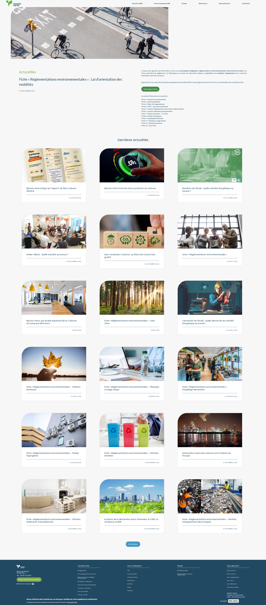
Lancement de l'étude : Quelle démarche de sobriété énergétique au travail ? (208, 322)
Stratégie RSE (82, 570)
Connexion (246, 3)
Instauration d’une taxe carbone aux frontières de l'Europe (206, 454)
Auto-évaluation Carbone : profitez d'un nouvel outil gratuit (129, 256)
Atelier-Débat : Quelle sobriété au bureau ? (47, 254)
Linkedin (33, 584)
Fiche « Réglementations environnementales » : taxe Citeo (129, 322)
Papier (129, 587)
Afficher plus (133, 544)
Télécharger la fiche (150, 89)
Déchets (130, 590)
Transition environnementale (87, 584)
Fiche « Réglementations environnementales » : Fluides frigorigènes (52, 454)
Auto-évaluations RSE (162, 3)
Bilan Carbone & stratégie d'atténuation (86, 578)
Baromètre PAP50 (182, 570)
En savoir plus (72, 602)
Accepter (223, 601)
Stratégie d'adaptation (85, 581)
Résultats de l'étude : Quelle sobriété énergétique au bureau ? (207, 189)
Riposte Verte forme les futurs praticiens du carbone (130, 188)
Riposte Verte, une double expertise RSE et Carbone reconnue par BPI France (51, 322)
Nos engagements (233, 577)
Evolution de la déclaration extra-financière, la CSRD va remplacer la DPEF (131, 520)
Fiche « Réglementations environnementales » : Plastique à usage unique (131, 388)
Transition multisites (84, 588)
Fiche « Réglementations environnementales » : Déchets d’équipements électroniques (209, 520)
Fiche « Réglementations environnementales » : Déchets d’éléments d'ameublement (53, 520)
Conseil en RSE (137, 3)
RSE (128, 570)
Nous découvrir (224, 3)
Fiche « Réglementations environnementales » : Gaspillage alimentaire (205, 388)
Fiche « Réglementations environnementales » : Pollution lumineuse (53, 388)
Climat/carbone (132, 577)
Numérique (130, 580)
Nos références (232, 583)
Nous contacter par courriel (29, 580)
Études (184, 3)
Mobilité (129, 583)
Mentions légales (232, 593)
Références (203, 3)
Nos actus (230, 580)
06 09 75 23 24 (25, 575)
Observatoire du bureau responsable (185, 574)
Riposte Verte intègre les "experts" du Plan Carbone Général (51, 189)
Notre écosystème (233, 587)
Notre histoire (231, 570)
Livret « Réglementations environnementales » (204, 254)
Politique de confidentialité (235, 595)
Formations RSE (82, 594)
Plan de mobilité (83, 591)
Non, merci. (233, 601)
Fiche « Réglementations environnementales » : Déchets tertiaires (131, 454)
